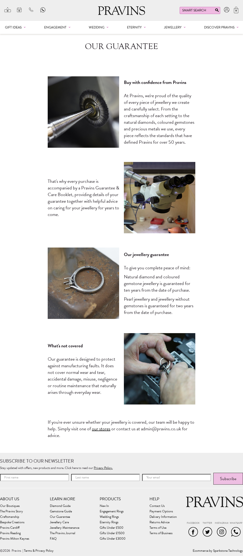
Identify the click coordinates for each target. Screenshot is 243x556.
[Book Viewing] (19, 9)
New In (104, 506)
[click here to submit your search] (217, 11)
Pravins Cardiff (9, 527)
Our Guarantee (60, 517)
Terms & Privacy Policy (39, 550)
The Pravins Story (11, 511)
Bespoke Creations (12, 522)
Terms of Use (158, 527)
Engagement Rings (112, 511)
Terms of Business (161, 533)
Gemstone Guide (61, 511)
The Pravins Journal (62, 533)
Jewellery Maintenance (64, 527)
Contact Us (157, 506)
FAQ (53, 538)
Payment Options (161, 511)
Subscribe (228, 478)
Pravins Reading (10, 533)
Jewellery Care (59, 522)
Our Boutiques (10, 506)
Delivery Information (163, 517)
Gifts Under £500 (111, 527)
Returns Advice (159, 522)
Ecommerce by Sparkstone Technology (218, 550)
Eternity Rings (109, 522)
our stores (101, 428)
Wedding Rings (109, 517)
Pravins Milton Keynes (14, 538)
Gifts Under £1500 (112, 533)
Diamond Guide (60, 506)
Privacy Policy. (103, 467)
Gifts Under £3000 (113, 538)
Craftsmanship (9, 517)
